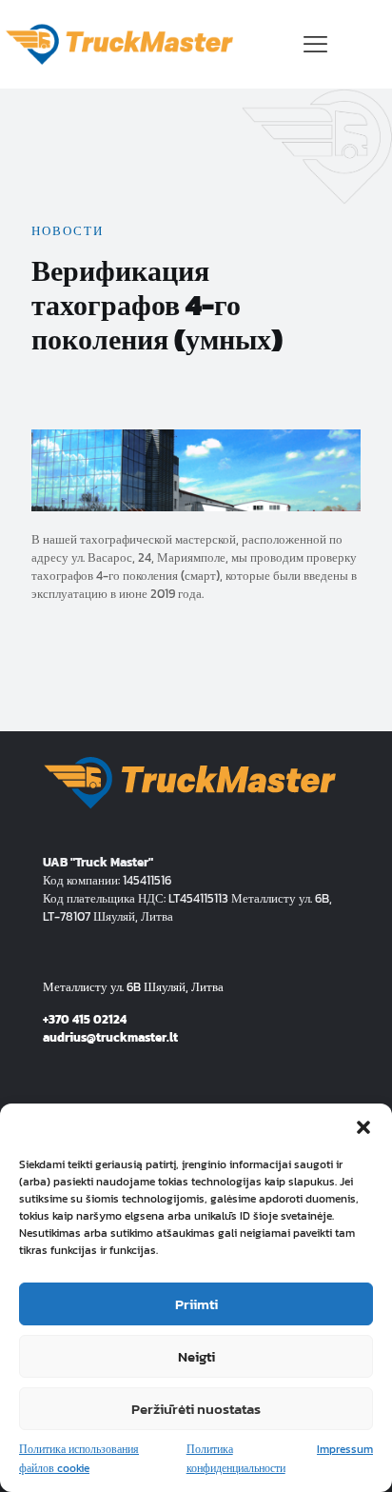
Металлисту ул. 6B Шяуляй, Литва (133, 987)
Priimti (196, 1304)
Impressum (345, 1449)
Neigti (196, 1356)
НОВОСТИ (67, 231)
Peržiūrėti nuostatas (196, 1409)
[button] (363, 1127)
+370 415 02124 (85, 1019)
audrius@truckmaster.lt (110, 1037)
